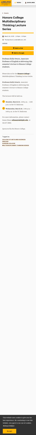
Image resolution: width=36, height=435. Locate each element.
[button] (18, 2)
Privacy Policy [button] (8, 426)
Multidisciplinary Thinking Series (15, 145)
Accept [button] (9, 431)
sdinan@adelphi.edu (20, 120)
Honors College (23, 73)
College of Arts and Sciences (14, 139)
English (5, 141)
